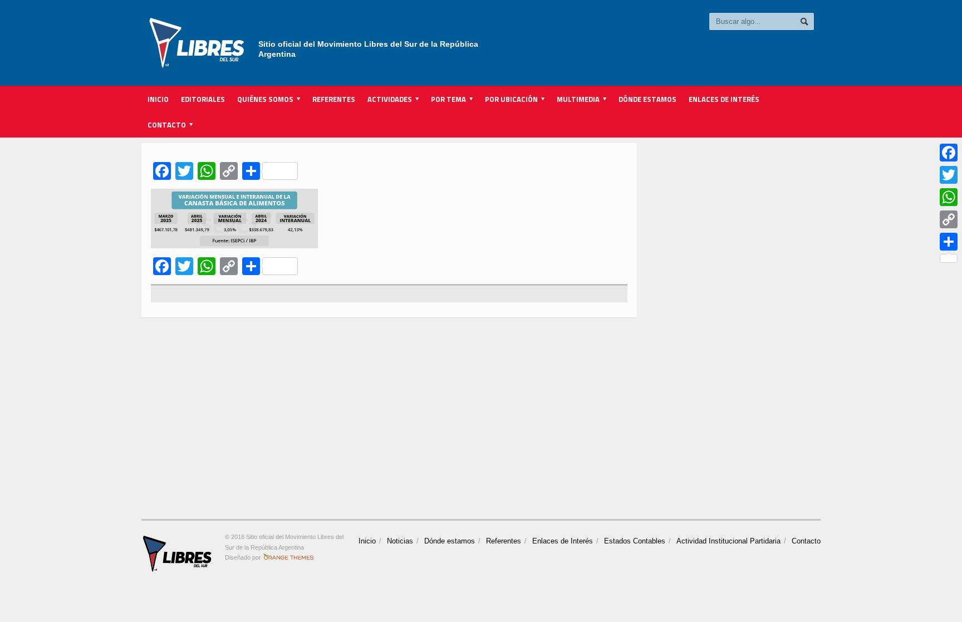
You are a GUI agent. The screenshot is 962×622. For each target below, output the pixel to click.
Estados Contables (634, 541)
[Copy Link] (949, 219)
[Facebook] (949, 152)
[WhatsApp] (949, 197)
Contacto (806, 541)
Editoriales (203, 99)
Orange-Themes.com (289, 557)
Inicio (158, 99)
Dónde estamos (647, 99)
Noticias (400, 541)
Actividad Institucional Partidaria (728, 541)
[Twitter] (949, 175)
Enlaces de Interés (724, 99)
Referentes (333, 99)
